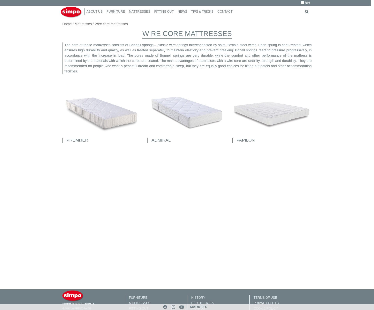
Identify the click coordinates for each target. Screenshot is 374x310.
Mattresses (83, 24)
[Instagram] (173, 307)
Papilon (245, 140)
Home (67, 24)
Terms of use (265, 297)
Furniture (138, 297)
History (198, 297)
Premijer (77, 140)
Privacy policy (267, 303)
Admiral (161, 140)
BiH (307, 2)
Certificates (202, 303)
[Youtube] (181, 307)
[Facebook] (165, 307)
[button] (307, 11)
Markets (198, 307)
